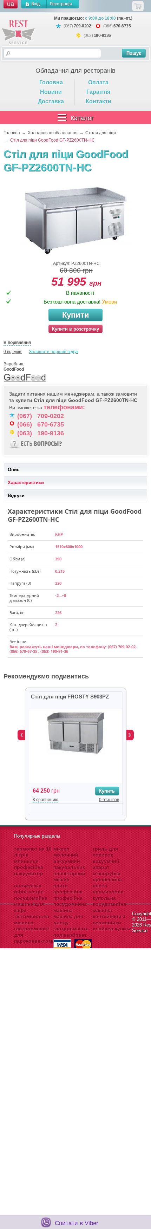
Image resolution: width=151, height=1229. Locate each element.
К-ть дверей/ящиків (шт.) (28, 627)
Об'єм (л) (17, 559)
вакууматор (28, 873)
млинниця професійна (28, 864)
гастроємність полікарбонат (71, 932)
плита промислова (108, 889)
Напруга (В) (20, 583)
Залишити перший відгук (53, 351)
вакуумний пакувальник (69, 864)
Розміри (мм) (21, 546)
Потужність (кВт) (24, 571)
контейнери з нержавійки (109, 919)
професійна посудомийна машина (70, 904)
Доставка (51, 101)
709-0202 (82, 26)
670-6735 (122, 26)
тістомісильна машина (31, 919)
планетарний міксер (69, 877)
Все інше (17, 641)
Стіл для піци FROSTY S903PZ (70, 697)
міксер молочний (65, 852)
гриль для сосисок (105, 852)
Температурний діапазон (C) (24, 598)
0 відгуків (12, 351)
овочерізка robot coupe (29, 889)
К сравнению (45, 799)
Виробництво (22, 534)
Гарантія (98, 92)
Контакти (98, 101)
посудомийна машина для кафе (30, 904)
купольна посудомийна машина (109, 904)
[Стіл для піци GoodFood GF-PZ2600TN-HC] (75, 220)
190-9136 (102, 35)
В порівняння (17, 342)
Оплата (98, 82)
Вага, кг (16, 612)
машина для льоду (68, 919)
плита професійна (68, 889)
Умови (109, 302)
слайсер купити (112, 928)
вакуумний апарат (106, 864)
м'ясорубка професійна (107, 877)
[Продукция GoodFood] (25, 382)
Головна (51, 82)
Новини (51, 92)
